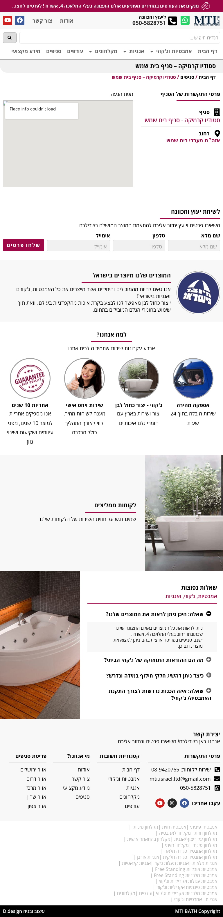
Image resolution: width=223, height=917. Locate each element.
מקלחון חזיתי (177, 845)
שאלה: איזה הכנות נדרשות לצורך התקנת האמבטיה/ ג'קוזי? (160, 694)
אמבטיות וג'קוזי (174, 51)
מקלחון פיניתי (145, 827)
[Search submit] (10, 37)
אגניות (136, 51)
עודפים (75, 51)
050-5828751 (149, 23)
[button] (152, 614)
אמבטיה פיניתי (203, 827)
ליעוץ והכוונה (152, 17)
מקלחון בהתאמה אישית (148, 839)
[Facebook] (19, 20)
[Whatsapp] (185, 20)
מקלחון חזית (206, 833)
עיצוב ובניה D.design (24, 911)
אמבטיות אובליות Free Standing (186, 869)
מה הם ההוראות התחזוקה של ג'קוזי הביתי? (154, 659)
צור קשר (42, 20)
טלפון (158, 235)
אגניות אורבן (148, 857)
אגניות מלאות (205, 863)
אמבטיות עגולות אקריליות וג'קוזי (188, 881)
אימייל (103, 235)
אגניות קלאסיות (136, 863)
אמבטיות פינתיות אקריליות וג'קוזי (187, 887)
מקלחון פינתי (205, 845)
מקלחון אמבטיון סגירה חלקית (190, 857)
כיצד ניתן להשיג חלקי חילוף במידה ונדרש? (155, 675)
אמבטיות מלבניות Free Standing (185, 875)
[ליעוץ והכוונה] (173, 21)
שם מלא (210, 235)
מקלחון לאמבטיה (175, 833)
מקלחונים (106, 51)
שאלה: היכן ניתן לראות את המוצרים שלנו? (155, 614)
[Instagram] (172, 803)
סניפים (53, 51)
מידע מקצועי (25, 51)
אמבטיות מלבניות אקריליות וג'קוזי (186, 893)
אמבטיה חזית (174, 827)
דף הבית (207, 51)
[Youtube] (7, 20)
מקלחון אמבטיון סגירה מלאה (190, 851)
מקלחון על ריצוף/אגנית (195, 839)
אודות (66, 20)
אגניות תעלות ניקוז (171, 863)
